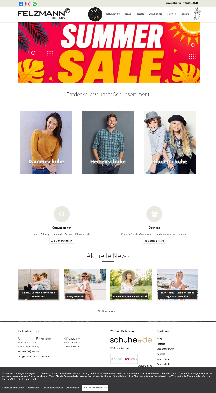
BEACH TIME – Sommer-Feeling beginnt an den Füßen (177, 295)
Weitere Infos (145, 365)
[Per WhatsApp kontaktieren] (34, 3)
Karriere (171, 13)
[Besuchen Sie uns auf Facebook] (20, 3)
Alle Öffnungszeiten (61, 240)
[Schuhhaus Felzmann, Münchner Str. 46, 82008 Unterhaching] (61, 348)
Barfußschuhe (112, 13)
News (128, 13)
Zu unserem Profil (154, 240)
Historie (140, 13)
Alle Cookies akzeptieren (95, 387)
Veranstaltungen (165, 348)
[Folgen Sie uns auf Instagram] (27, 3)
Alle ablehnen (72, 387)
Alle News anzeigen (108, 310)
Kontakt (184, 13)
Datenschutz (163, 364)
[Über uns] (154, 214)
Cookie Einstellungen (52, 387)
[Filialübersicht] (62, 214)
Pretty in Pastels (75, 297)
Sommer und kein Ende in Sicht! (130, 297)
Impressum (163, 359)
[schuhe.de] (131, 340)
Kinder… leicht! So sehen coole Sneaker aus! (38, 295)
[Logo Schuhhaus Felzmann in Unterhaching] (44, 13)
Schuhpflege (155, 13)
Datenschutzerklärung (13, 387)
